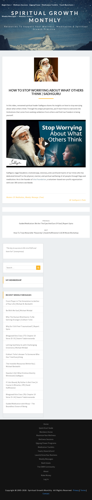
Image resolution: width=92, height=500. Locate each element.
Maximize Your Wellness (46, 435)
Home (46, 424)
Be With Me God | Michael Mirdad (19, 310)
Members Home (46, 432)
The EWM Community (46, 467)
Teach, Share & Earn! (46, 451)
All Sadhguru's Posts (77, 200)
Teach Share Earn (66, 5)
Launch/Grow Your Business (46, 455)
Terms (83, 490)
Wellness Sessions (20, 5)
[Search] (38, 268)
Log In (46, 479)
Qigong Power (34, 5)
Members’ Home (25, 16)
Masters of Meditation (15, 197)
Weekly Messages (9, 16)
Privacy (76, 490)
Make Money (46, 475)
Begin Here (6, 5)
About (46, 471)
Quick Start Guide (46, 428)
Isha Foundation (39, 179)
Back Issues (46, 463)
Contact (46, 493)
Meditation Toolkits (50, 5)
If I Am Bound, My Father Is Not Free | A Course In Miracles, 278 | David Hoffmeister (21, 385)
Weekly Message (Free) (34, 197)
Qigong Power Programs (46, 443)
